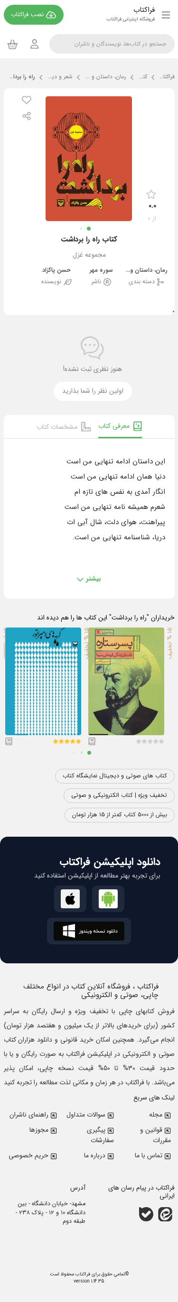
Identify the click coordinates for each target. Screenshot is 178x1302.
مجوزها (38, 1130)
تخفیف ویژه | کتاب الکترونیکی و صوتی (119, 795)
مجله (155, 1114)
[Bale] (146, 1214)
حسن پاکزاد (56, 270)
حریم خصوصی (28, 1155)
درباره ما (94, 1155)
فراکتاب (82, 1274)
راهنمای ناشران (28, 1114)
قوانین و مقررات (155, 1135)
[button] (26, 99)
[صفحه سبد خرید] (12, 44)
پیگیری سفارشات (100, 1135)
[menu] (166, 14)
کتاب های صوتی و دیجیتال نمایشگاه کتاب (115, 776)
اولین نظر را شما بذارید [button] (92, 391)
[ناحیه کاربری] (34, 44)
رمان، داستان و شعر (146, 270)
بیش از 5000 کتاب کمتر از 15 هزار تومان (119, 815)
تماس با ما (148, 1155)
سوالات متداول (85, 1114)
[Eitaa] (165, 1214)
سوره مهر (101, 270)
